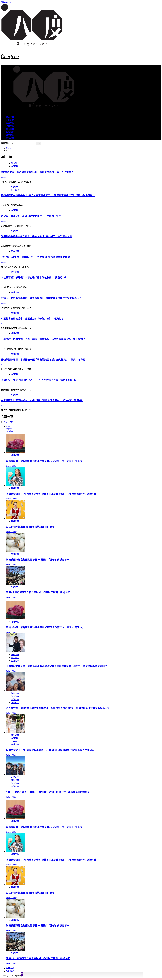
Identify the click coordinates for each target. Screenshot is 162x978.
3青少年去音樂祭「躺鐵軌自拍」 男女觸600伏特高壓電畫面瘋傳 (35, 257)
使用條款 (10, 968)
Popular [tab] (9, 429)
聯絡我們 (10, 971)
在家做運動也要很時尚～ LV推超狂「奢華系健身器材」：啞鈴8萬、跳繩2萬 (42, 400)
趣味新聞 (10, 138)
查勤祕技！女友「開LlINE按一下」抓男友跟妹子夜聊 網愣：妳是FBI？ (40, 380)
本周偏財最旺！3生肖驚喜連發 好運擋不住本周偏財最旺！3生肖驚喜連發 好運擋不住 (51, 494)
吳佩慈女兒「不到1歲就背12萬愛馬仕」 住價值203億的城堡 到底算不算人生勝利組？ (51, 750)
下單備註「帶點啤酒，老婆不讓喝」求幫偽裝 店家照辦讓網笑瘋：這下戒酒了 (43, 339)
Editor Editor (11, 466)
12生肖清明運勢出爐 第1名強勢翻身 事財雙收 (30, 526)
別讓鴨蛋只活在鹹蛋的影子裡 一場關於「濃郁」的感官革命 (37, 559)
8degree (10, 56)
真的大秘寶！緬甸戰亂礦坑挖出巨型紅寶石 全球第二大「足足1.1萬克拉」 (45, 461)
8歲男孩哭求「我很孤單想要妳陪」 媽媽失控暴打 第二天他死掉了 (37, 172)
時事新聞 (10, 126)
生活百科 (10, 132)
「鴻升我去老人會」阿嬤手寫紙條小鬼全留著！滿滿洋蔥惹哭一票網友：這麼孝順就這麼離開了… (57, 666)
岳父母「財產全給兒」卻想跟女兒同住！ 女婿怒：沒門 (31, 216)
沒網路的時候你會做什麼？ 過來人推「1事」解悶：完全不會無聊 (36, 236)
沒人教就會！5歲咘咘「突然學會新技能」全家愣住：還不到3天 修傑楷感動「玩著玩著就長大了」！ (60, 708)
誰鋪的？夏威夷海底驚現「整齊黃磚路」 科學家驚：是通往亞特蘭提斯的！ (41, 298)
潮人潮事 (10, 129)
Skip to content (7, 2)
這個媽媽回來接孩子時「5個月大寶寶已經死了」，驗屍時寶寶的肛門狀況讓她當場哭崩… (48, 195)
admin (3, 177)
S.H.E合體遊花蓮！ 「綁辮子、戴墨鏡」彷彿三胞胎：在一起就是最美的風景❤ (47, 792)
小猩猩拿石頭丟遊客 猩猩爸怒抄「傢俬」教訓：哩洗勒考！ (33, 318)
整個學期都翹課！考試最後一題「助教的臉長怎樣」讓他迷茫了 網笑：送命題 (43, 359)
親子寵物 (10, 135)
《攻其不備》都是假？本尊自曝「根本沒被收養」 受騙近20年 (34, 277)
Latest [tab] (8, 426)
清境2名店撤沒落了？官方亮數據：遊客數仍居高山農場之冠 (38, 592)
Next (13, 422)
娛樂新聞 (10, 123)
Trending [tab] (9, 431)
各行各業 (10, 117)
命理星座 (10, 120)
